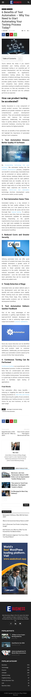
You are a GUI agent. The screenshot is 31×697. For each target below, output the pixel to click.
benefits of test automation (8, 411)
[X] (7, 34)
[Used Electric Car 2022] (6, 644)
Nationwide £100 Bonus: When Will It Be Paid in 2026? (15, 516)
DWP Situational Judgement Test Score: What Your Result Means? (15, 536)
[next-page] (5, 500)
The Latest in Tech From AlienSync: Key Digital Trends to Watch (19, 485)
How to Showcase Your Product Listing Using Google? (15, 525)
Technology (9, 9)
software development (9, 169)
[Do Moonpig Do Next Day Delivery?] (6, 493)
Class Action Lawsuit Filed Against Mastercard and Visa (23, 433)
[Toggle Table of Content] (19, 58)
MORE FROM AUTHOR (22, 468)
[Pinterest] (11, 34)
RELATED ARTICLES (8, 468)
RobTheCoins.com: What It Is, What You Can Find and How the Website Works (15, 530)
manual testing (16, 212)
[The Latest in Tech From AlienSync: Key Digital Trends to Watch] (6, 485)
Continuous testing (7, 366)
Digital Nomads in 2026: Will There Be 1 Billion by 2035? (8, 433)
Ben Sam (5, 30)
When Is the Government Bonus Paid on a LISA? (16, 521)
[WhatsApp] (15, 34)
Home (3, 6)
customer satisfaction (21, 321)
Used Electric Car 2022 (18, 643)
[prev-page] (3, 500)
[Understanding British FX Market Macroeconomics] (6, 652)
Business (8, 6)
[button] (3, 2)
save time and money (22, 394)
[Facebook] (3, 34)
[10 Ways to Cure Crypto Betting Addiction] (6, 636)
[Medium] (20, 623)
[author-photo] (15, 450)
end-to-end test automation (19, 190)
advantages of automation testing (14, 409)
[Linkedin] (15, 623)
